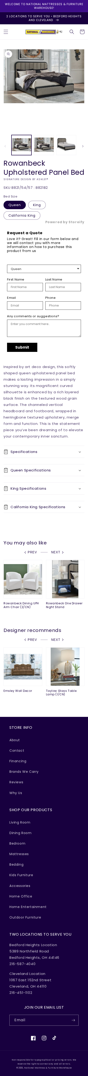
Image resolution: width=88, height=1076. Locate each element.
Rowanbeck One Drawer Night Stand (64, 605)
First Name (15, 279)
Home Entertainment (28, 907)
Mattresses (19, 854)
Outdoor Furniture (25, 917)
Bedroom (17, 843)
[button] (6, 32)
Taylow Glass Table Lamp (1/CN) (61, 692)
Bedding (16, 864)
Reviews (16, 782)
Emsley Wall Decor (18, 691)
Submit (22, 347)
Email (11, 298)
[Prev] (5, 146)
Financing (17, 761)
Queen (14, 205)
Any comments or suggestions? (33, 316)
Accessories (20, 885)
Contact (16, 750)
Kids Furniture (21, 875)
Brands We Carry (24, 771)
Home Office (20, 896)
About (14, 740)
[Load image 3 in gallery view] (66, 145)
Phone (50, 298)
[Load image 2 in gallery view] (44, 145)
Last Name (53, 279)
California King (21, 215)
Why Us (15, 793)
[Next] (83, 146)
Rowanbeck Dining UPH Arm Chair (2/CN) (21, 605)
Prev (32, 552)
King (37, 205)
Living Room (20, 822)
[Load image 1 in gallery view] (21, 145)
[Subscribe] (73, 1020)
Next (55, 552)
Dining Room (20, 833)
